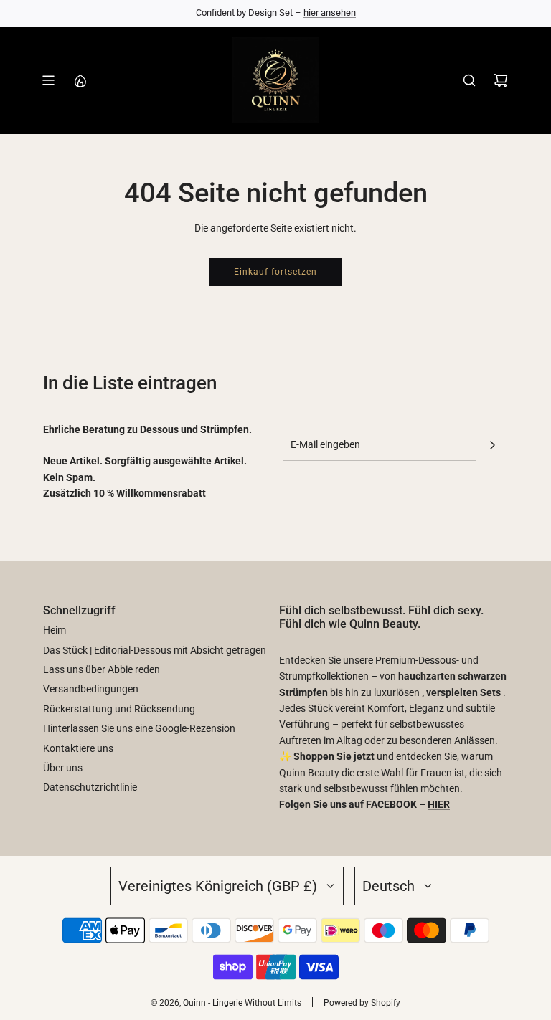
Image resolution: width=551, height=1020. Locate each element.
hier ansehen (329, 12)
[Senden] (492, 445)
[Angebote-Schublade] (79, 80)
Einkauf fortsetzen (275, 272)
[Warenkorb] (501, 80)
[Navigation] (48, 80)
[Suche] (469, 80)
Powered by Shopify (362, 1003)
